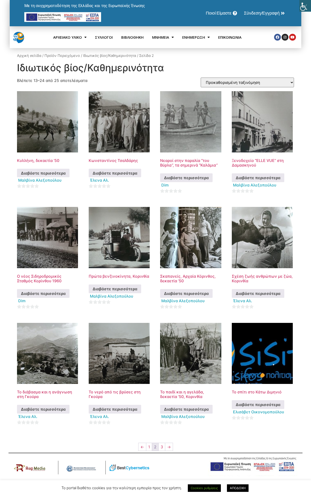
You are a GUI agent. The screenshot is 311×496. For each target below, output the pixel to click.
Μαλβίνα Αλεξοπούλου (39, 180)
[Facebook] (277, 37)
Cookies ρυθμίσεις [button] (204, 488)
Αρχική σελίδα (29, 55)
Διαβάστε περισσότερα (43, 173)
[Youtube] (292, 37)
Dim (165, 185)
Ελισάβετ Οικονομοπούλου (258, 411)
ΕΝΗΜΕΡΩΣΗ (193, 37)
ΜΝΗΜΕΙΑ (160, 37)
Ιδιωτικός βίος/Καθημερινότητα (109, 55)
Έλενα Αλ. (99, 180)
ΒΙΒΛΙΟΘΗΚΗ (132, 37)
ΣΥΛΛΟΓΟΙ (104, 37)
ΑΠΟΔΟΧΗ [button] (238, 488)
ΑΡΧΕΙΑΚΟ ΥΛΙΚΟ (67, 37)
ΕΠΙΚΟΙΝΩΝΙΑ (230, 37)
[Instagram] (285, 37)
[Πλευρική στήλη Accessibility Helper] (305, 6)
